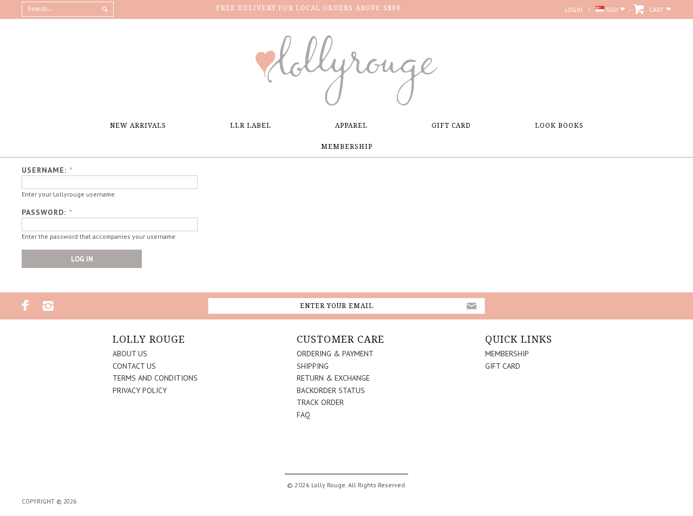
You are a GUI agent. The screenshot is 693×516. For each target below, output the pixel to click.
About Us (130, 353)
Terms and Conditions (155, 378)
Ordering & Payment (335, 353)
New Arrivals (138, 125)
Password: (47, 212)
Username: (47, 170)
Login (574, 9)
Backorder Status (331, 390)
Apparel (351, 125)
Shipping (313, 366)
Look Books (559, 125)
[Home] (346, 103)
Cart (656, 9)
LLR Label (250, 125)
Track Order (320, 402)
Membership (346, 147)
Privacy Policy (140, 390)
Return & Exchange (333, 378)
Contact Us (134, 366)
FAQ (303, 415)
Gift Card (451, 125)
